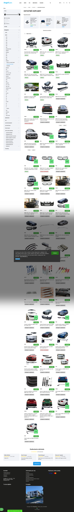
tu (27, 256)
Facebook (5, 475)
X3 (6, 94)
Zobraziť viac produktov (47, 30)
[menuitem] (21, 3)
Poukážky (7, 148)
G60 (6, 113)
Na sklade (12, 18)
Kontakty (27, 472)
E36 (6, 42)
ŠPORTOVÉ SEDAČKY (9, 142)
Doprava (27, 481)
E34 (6, 40)
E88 (6, 59)
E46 (6, 47)
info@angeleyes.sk (6, 472)
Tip (12, 22)
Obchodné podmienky (30, 477)
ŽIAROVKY (8, 146)
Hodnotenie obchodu (37, 449)
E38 (6, 43)
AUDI (6, 32)
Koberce (12, 23)
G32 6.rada (8, 115)
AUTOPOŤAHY (8, 125)
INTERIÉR (8, 65)
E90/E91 (7, 60)
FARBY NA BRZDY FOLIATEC (11, 137)
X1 (6, 91)
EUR (60, 2)
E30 (6, 37)
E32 (6, 38)
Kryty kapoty (7, 128)
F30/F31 (7, 76)
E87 (6, 57)
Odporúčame (28, 33)
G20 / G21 (7, 86)
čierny (60, 125)
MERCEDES (7, 117)
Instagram (5, 476)
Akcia (12, 19)
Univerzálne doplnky (9, 130)
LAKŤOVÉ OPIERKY (9, 132)
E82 (6, 55)
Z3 (6, 103)
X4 (6, 96)
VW (5, 120)
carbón (65, 125)
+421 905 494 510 (6, 473)
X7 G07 (7, 101)
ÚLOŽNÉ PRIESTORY (9, 144)
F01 (6, 69)
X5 (6, 98)
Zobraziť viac (37, 463)
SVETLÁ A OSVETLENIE (11, 62)
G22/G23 (7, 112)
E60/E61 (7, 50)
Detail (68, 116)
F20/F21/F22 (8, 74)
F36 (6, 79)
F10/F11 (7, 71)
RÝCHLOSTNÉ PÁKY (9, 141)
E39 (6, 45)
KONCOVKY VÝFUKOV (9, 139)
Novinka (12, 20)
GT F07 (7, 89)
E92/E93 (7, 67)
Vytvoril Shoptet (37, 509)
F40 (6, 81)
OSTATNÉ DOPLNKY (10, 64)
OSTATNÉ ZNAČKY (8, 122)
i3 (6, 106)
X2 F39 (7, 93)
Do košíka (36, 49)
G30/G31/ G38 (8, 88)
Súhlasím (55, 253)
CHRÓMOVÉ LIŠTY (9, 134)
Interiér (8, 108)
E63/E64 (7, 52)
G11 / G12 (7, 84)
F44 (6, 110)
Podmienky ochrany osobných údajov (32, 478)
